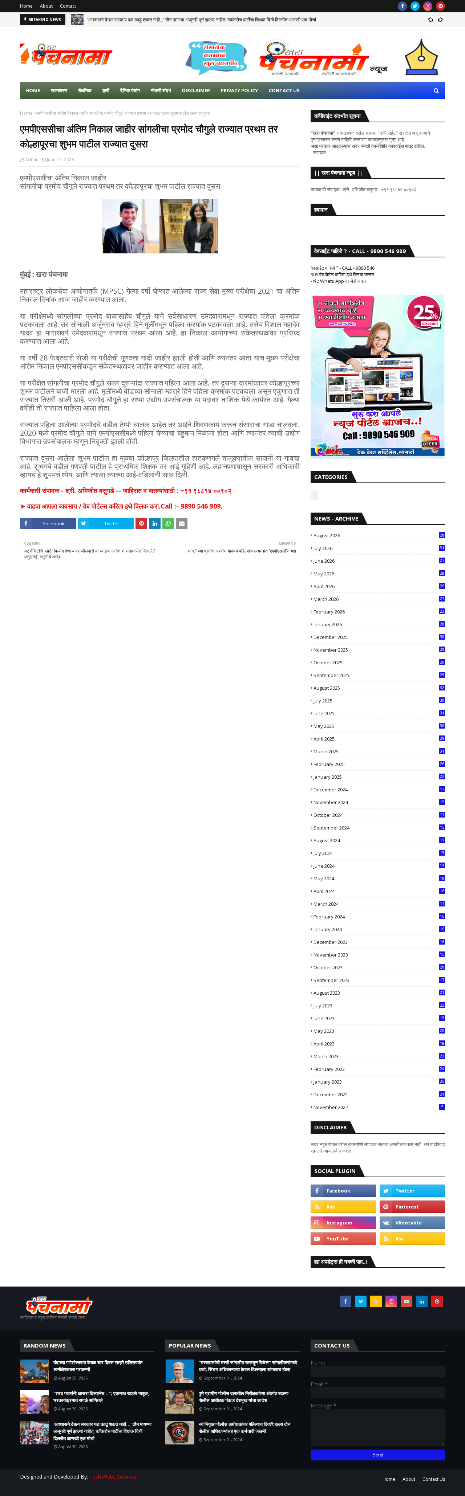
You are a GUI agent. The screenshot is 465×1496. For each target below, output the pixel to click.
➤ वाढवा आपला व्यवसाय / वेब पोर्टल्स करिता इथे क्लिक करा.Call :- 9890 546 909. (121, 506)
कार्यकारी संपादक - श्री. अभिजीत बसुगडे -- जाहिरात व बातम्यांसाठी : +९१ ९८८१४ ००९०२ (125, 490)
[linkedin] (422, 1301)
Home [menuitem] (32, 90)
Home (26, 6)
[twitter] (415, 6)
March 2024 (379, 904)
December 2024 (379, 789)
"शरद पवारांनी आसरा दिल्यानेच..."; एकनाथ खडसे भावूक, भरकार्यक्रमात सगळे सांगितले (101, 1397)
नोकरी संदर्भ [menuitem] (161, 90)
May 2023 (379, 1031)
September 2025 (379, 675)
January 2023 (379, 1082)
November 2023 (379, 954)
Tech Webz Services (112, 1476)
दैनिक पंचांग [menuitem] (130, 90)
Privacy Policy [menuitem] (239, 90)
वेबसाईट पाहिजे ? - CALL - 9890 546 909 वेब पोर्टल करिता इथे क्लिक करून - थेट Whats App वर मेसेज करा (343, 274)
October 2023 (379, 967)
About (46, 6)
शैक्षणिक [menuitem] (85, 90)
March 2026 (379, 599)
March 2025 (379, 751)
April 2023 (379, 1043)
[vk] (412, 1222)
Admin (32, 159)
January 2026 (379, 624)
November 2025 (379, 650)
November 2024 (379, 802)
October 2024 (379, 815)
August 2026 (379, 535)
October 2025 (379, 662)
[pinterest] (440, 6)
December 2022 (379, 1094)
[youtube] (343, 1238)
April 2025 (379, 738)
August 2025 (379, 688)
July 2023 (379, 1005)
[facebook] (402, 6)
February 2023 (379, 1069)
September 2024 (379, 827)
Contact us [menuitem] (284, 90)
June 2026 (379, 561)
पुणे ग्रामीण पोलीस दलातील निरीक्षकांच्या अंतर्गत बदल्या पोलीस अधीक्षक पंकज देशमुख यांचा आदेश (243, 1397)
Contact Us (433, 1479)
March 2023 (379, 1056)
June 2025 (379, 713)
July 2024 (379, 853)
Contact (68, 6)
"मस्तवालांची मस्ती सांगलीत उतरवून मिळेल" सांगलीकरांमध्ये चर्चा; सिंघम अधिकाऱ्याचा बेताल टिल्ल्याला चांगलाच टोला (248, 1366)
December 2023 (379, 942)
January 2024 (379, 929)
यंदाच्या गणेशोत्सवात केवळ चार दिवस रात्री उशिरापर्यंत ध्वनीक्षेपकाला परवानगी (97, 1366)
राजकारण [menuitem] (59, 90)
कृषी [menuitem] (105, 90)
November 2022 (378, 1107)
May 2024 (379, 878)
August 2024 (379, 840)
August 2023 (379, 993)
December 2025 (379, 637)
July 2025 (379, 700)
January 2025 (379, 777)
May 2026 (379, 573)
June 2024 (379, 866)
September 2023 (379, 980)
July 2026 (379, 548)
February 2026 (379, 611)
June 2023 (379, 1018)
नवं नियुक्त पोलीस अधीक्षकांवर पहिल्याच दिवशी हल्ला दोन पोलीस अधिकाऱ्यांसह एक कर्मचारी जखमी (244, 1428)
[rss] (343, 1207)
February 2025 (379, 764)
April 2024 (379, 891)
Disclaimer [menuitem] (196, 90)
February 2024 (379, 916)
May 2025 (379, 726)
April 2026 (379, 586)
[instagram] (427, 6)
